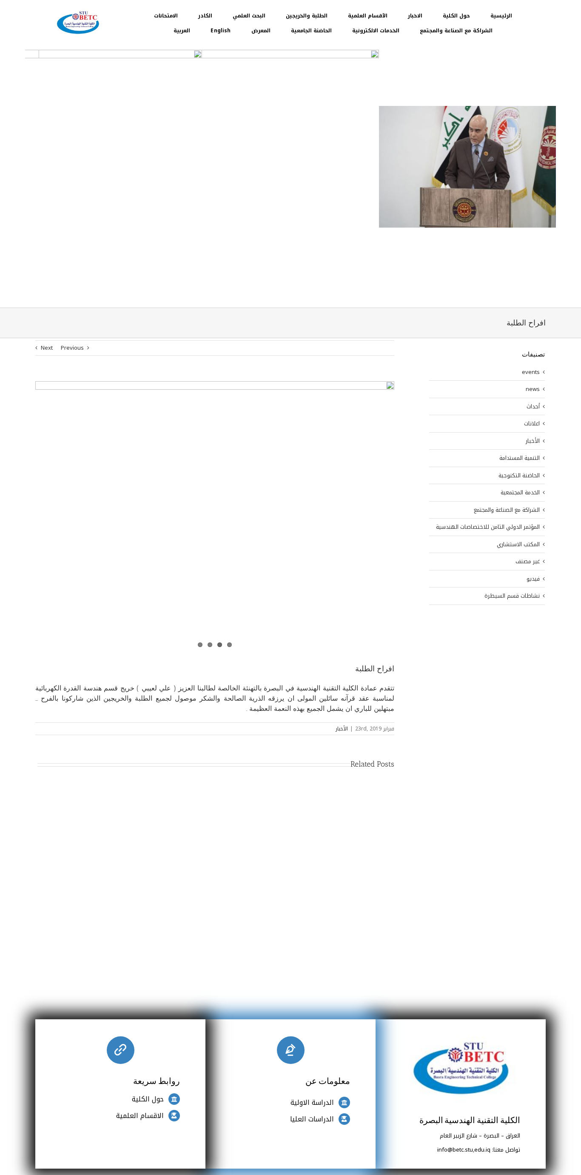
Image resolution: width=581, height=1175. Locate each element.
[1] (77, 11)
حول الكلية (148, 1099)
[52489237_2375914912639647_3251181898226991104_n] (214, 482)
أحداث (533, 406)
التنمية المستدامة (519, 458)
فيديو (533, 579)
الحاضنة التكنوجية (519, 475)
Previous (72, 347)
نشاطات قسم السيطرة (512, 596)
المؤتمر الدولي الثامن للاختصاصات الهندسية (488, 527)
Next (47, 347)
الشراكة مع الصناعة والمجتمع (507, 510)
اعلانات (532, 423)
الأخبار (342, 728)
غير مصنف (527, 561)
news (533, 389)
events (531, 372)
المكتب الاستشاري (518, 544)
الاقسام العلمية (140, 1115)
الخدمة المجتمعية (520, 492)
